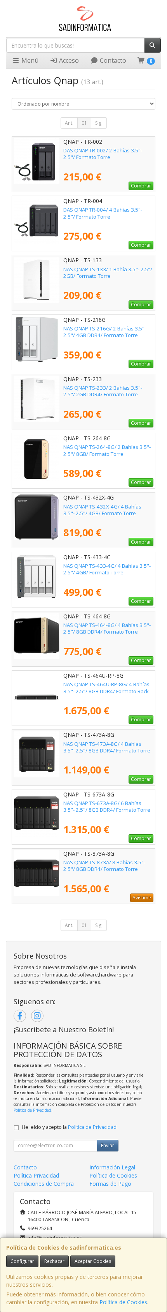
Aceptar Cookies (93, 1261)
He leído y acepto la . (70, 1127)
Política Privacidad (36, 1175)
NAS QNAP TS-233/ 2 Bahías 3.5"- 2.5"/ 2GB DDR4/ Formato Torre (102, 391)
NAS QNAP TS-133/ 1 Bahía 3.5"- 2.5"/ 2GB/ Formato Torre (107, 272)
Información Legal (112, 1167)
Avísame (141, 897)
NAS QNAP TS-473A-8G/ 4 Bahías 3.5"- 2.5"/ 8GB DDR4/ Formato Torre (106, 747)
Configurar (22, 1261)
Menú (29, 60)
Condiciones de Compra (44, 1183)
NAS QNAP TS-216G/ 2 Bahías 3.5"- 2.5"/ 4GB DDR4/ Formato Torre (104, 332)
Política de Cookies (123, 1302)
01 (84, 123)
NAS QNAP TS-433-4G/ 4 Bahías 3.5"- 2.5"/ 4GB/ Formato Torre (107, 569)
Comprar (141, 185)
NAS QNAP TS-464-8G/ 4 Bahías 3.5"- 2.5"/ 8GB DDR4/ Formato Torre (107, 628)
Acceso (68, 60)
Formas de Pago (110, 1183)
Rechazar (54, 1261)
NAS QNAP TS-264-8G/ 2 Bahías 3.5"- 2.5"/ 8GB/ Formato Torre (107, 450)
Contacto (112, 60)
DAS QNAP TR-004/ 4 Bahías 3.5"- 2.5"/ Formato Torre (102, 213)
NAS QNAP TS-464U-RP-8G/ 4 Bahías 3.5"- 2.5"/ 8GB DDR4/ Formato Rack (106, 687)
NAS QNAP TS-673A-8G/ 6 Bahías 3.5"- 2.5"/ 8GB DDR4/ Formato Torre (106, 806)
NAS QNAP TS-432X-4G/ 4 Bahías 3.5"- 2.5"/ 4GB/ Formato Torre (102, 510)
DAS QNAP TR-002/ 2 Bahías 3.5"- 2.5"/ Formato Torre (102, 154)
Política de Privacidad (32, 1110)
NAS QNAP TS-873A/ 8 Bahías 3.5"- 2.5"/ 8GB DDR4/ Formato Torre (104, 865)
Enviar (107, 1145)
